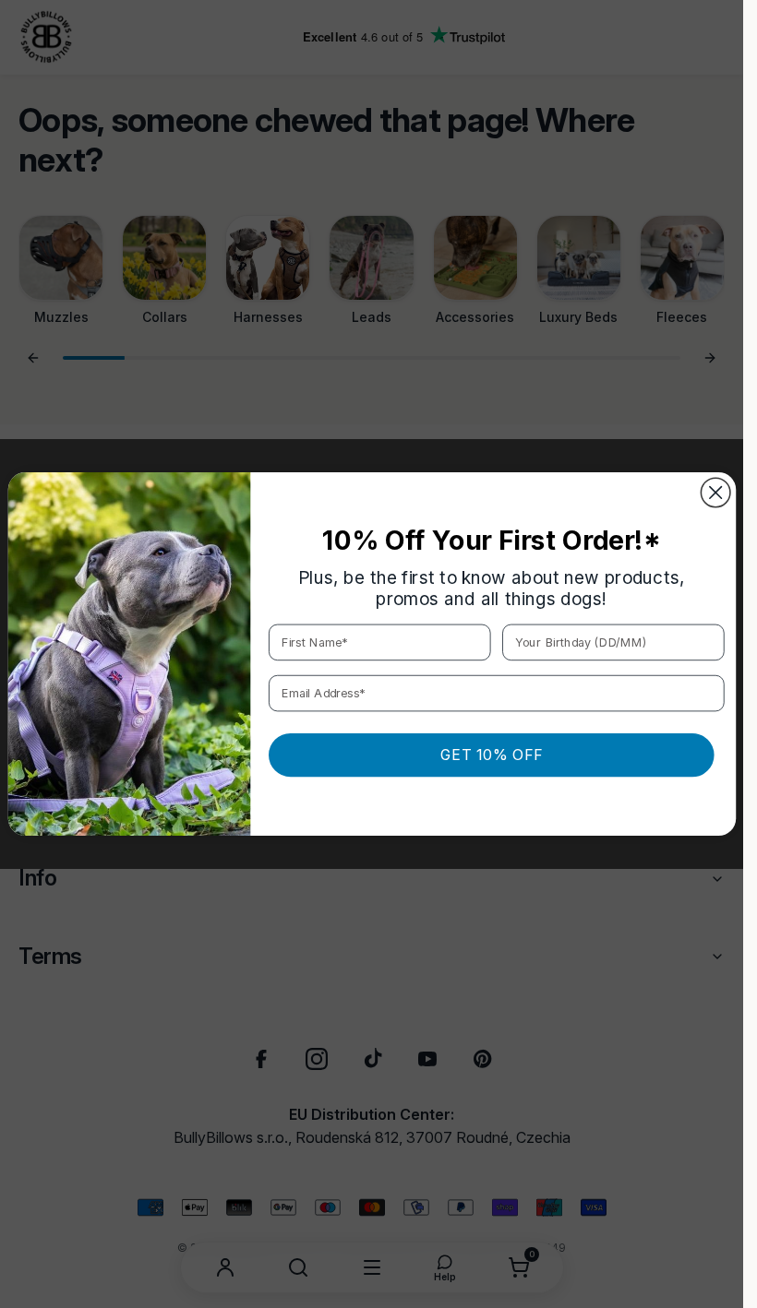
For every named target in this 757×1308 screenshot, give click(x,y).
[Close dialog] (715, 492)
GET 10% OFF (490, 755)
